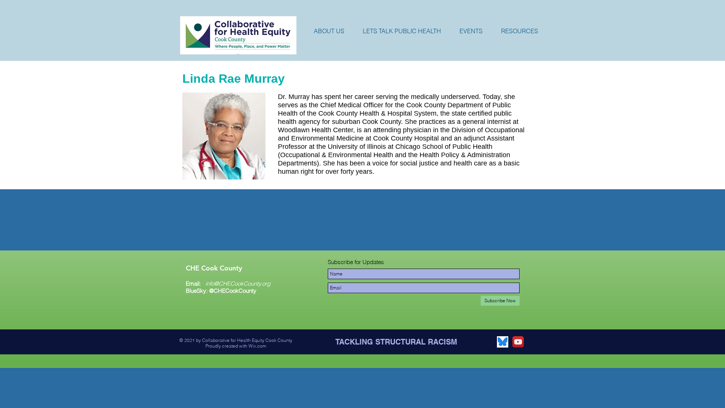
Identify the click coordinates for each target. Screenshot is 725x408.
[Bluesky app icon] (502, 342)
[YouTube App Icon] (518, 342)
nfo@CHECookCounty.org (238, 283)
